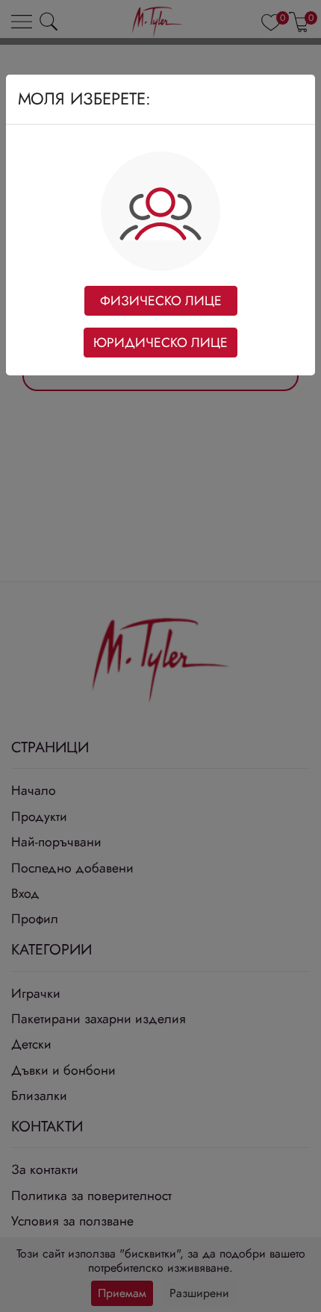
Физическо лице (161, 300)
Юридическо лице (160, 342)
